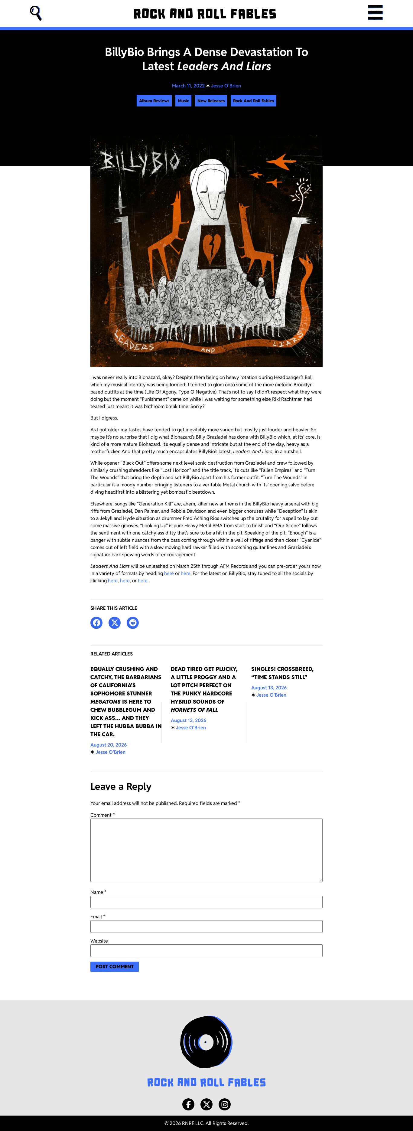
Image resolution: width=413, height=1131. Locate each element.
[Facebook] (188, 1104)
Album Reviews (154, 100)
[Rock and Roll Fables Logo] (206, 1052)
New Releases (211, 100)
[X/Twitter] (206, 1104)
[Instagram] (225, 1104)
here (169, 573)
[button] (36, 13)
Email (97, 916)
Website (99, 941)
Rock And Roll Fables (253, 100)
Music (183, 100)
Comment (102, 815)
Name (98, 892)
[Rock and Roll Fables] (205, 13)
